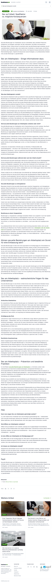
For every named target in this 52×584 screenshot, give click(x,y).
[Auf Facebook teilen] (11, 489)
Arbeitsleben (6, 11)
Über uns (16, 566)
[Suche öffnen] (46, 2)
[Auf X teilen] (8, 489)
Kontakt (15, 570)
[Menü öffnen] (49, 2)
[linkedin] (37, 567)
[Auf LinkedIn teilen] (5, 489)
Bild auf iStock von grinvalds (12, 481)
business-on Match (18, 568)
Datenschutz (16, 573)
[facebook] (28, 567)
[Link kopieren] (14, 489)
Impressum (16, 572)
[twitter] (31, 567)
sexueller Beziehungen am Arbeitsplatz (19, 367)
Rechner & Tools (17, 575)
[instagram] (34, 567)
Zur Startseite (46, 498)
